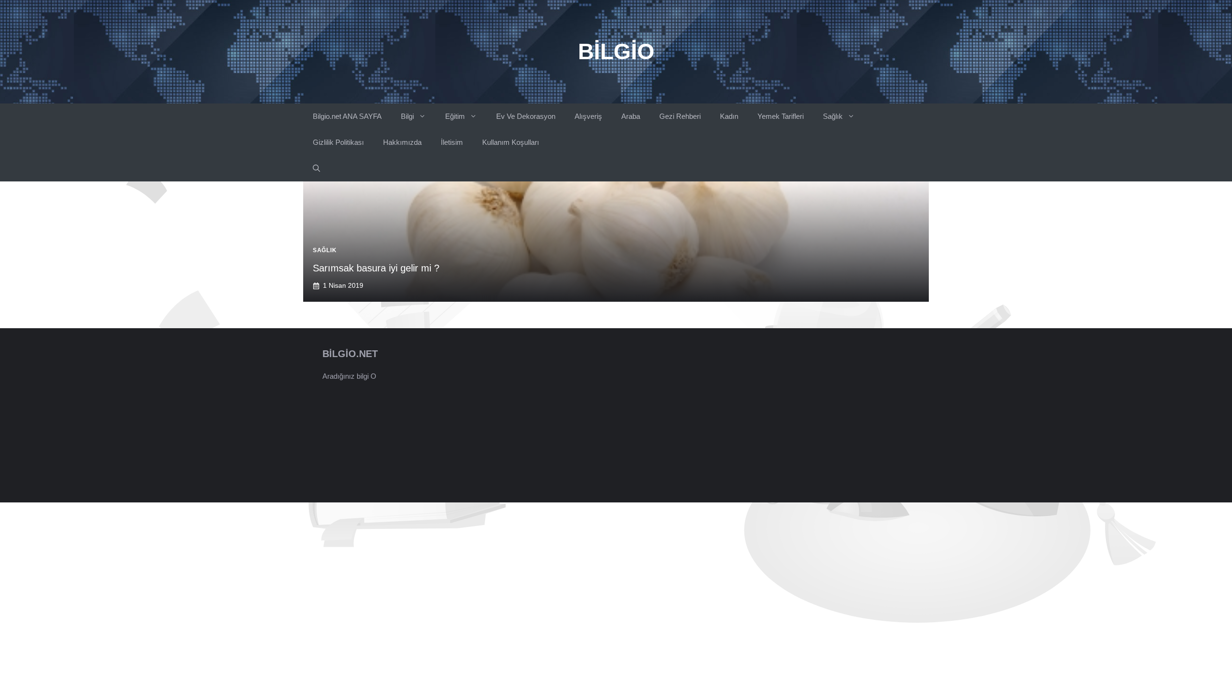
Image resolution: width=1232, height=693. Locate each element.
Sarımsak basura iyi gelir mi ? (376, 268)
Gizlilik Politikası (338, 142)
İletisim (452, 142)
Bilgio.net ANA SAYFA (347, 116)
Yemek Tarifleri (780, 116)
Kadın (729, 116)
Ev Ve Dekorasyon (525, 116)
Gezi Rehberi (680, 116)
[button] (316, 168)
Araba (630, 116)
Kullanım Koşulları (510, 142)
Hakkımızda (402, 142)
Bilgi (407, 116)
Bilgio (616, 51)
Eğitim (455, 116)
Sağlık (833, 116)
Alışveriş (588, 116)
